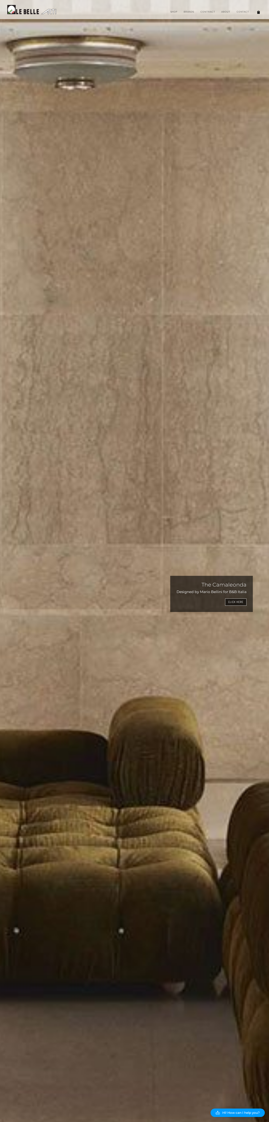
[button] (238, 1113)
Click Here (235, 602)
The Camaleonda (224, 584)
